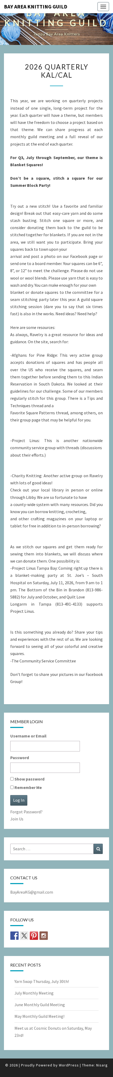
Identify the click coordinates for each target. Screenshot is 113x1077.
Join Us (16, 818)
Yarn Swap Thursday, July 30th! (41, 981)
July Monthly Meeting (34, 993)
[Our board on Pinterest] (34, 935)
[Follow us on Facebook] (14, 935)
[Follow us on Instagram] (43, 935)
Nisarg (102, 1065)
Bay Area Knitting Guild (35, 6)
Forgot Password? (26, 811)
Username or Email (28, 736)
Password (19, 757)
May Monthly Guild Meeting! (39, 1016)
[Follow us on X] (24, 935)
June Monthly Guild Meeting (39, 1004)
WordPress (69, 1065)
